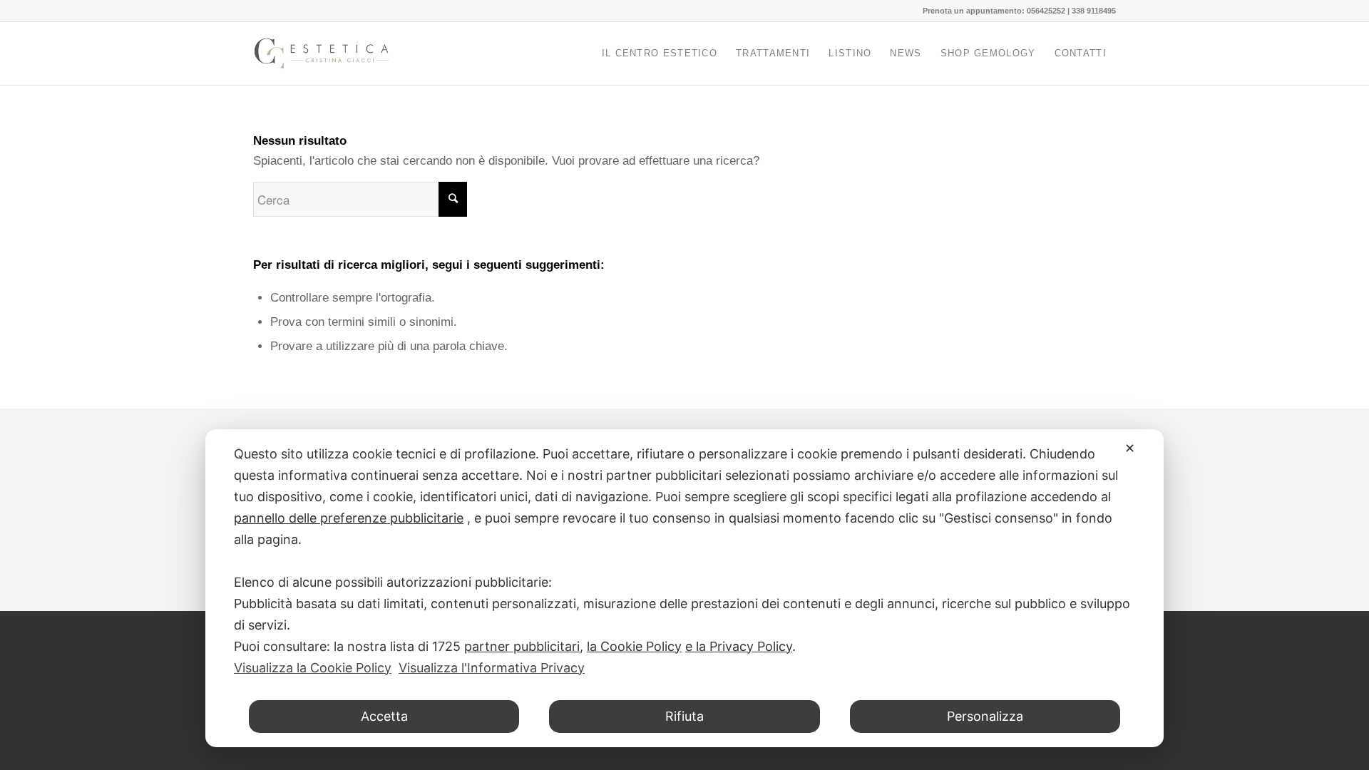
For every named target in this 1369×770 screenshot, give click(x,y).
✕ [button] (1129, 448)
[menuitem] (660, 53)
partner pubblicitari (522, 646)
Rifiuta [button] (684, 716)
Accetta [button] (384, 716)
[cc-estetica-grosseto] (321, 53)
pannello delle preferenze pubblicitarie (348, 517)
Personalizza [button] (985, 716)
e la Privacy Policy (738, 646)
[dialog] (684, 588)
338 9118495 (1094, 10)
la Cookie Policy (634, 646)
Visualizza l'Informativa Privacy (492, 667)
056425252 (1046, 10)
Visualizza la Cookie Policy (312, 667)
